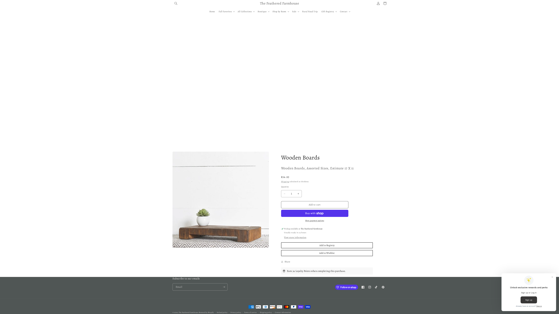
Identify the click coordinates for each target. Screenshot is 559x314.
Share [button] (287, 261)
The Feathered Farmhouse (189, 312)
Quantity (285, 186)
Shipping (285, 181)
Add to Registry (327, 245)
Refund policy (222, 312)
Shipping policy (266, 312)
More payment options (314, 220)
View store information (295, 237)
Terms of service (250, 312)
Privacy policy (235, 312)
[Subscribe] (224, 286)
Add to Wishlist (327, 253)
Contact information (283, 312)
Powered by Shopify (206, 312)
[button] (176, 3)
